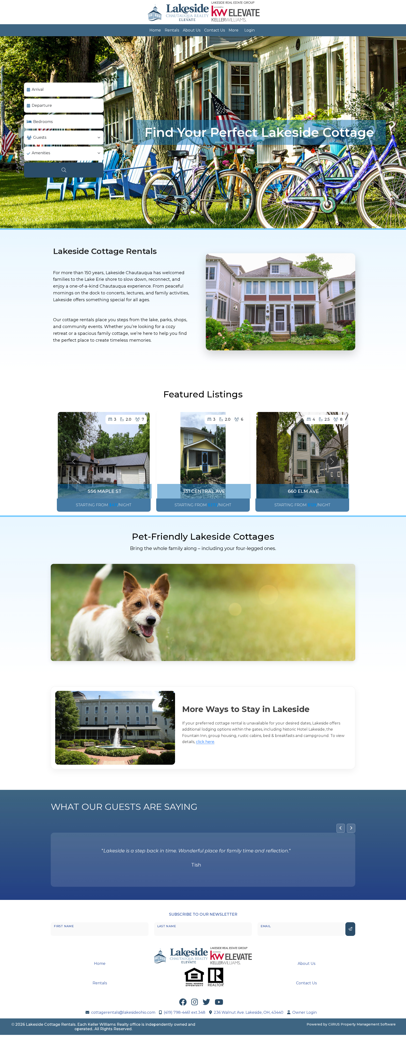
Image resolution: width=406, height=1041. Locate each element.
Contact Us (214, 30)
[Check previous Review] (340, 828)
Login (249, 30)
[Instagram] (194, 1003)
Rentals (172, 30)
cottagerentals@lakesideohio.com (123, 1011)
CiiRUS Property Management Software (362, 1023)
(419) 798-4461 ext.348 (184, 1011)
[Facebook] (183, 1003)
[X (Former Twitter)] (206, 1003)
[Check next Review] (351, 828)
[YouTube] (219, 1003)
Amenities (41, 153)
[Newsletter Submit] (350, 928)
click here (205, 742)
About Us (191, 30)
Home (155, 30)
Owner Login (304, 1011)
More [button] (233, 30)
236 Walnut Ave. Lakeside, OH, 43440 (248, 1011)
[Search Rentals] (64, 170)
